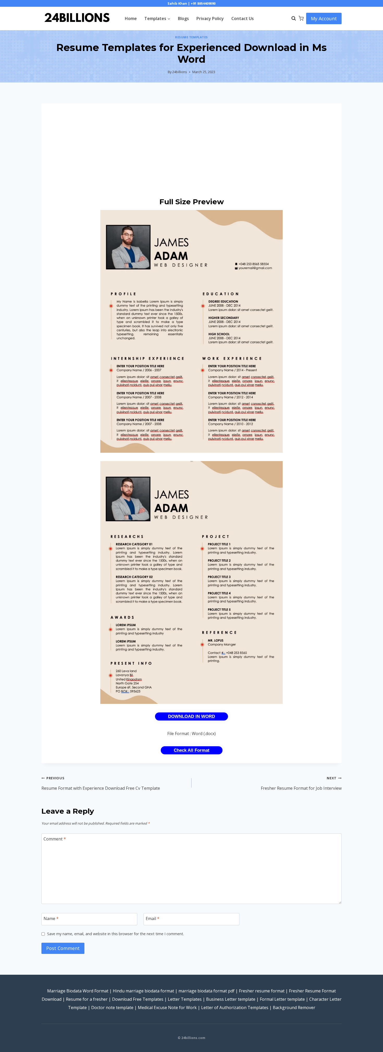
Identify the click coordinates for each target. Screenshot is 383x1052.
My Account (324, 18)
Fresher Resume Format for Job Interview (301, 783)
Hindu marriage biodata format (143, 991)
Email (152, 918)
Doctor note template (112, 1007)
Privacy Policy (210, 18)
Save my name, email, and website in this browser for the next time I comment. (115, 934)
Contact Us (242, 18)
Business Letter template (230, 999)
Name (51, 918)
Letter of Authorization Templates (234, 1007)
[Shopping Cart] (301, 18)
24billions (179, 71)
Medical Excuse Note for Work (167, 1007)
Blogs (183, 18)
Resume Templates (191, 37)
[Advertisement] (191, 150)
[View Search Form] (291, 18)
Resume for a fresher (87, 999)
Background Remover (294, 1007)
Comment (55, 839)
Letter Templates (185, 999)
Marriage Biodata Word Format (77, 991)
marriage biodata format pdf (206, 991)
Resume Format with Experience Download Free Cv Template (100, 783)
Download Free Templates (137, 999)
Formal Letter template (282, 999)
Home (131, 18)
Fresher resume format (262, 991)
